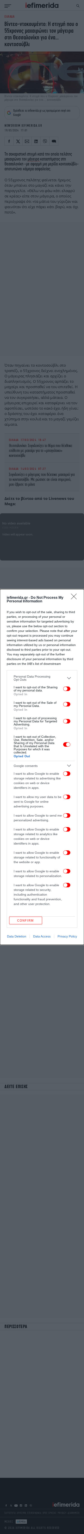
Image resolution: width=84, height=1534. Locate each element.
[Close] (75, 598)
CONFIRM (25, 920)
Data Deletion (16, 936)
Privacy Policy (67, 936)
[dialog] (42, 767)
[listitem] (42, 678)
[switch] (66, 689)
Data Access (42, 936)
